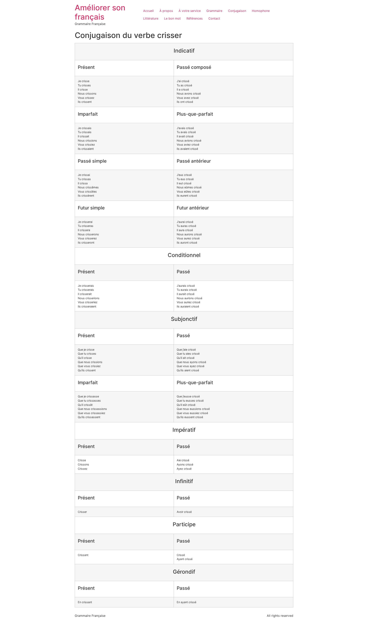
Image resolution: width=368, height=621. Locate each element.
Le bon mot (172, 18)
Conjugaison (237, 11)
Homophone (261, 11)
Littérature (150, 18)
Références (194, 18)
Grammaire (214, 11)
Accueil (148, 11)
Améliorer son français (100, 12)
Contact (214, 18)
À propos (166, 11)
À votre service (190, 11)
